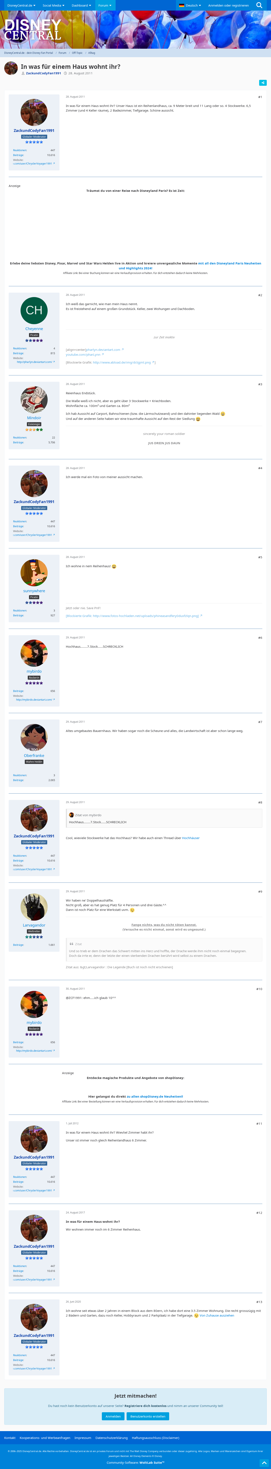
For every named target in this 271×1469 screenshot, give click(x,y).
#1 (260, 97)
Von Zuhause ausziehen (217, 1315)
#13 (259, 1302)
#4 (260, 468)
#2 (260, 295)
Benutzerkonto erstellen (147, 1416)
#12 (259, 1212)
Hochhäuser (191, 838)
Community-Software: (136, 1462)
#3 (260, 384)
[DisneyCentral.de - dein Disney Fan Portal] (135, 29)
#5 (260, 557)
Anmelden (113, 1416)
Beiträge (18, 155)
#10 (259, 989)
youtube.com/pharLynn (83, 354)
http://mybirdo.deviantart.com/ (34, 699)
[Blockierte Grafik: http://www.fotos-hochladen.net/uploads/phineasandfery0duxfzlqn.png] (132, 616)
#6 (260, 637)
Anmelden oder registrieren (228, 5)
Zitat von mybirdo (88, 815)
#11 (259, 1123)
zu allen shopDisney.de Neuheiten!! (155, 1096)
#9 (260, 891)
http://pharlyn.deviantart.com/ (34, 362)
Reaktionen (19, 150)
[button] (190, 5)
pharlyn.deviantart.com (103, 349)
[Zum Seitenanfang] (264, 1463)
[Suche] (259, 5)
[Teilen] (263, 83)
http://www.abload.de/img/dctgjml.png (122, 362)
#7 (260, 722)
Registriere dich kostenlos (145, 1406)
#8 (260, 802)
